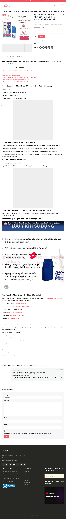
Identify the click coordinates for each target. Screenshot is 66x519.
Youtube (13, 464)
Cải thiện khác (25, 11)
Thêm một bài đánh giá (56, 24)
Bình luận (7, 400)
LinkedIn (46, 47)
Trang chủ (4, 11)
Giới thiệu (26, 471)
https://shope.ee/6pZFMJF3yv (17, 315)
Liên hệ (26, 484)
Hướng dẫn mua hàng (29, 478)
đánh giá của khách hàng (41, 24)
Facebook (40, 47)
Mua (42, 37)
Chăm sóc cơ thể (16, 11)
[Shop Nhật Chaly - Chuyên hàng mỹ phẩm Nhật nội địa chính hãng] (6, 5)
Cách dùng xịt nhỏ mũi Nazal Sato (11, 75)
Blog (25, 473)
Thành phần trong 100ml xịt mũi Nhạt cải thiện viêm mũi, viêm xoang (19, 77)
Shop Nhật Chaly (50, 476)
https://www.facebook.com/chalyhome (23, 306)
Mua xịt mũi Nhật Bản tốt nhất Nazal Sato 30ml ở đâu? (15, 81)
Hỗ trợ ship (26, 480)
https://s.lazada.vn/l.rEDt (13, 318)
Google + (49, 47)
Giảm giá (26, 476)
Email (52, 47)
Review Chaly (27, 482)
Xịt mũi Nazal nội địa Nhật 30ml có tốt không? (13, 73)
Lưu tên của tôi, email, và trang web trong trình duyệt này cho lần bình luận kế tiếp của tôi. (28, 433)
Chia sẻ (36, 47)
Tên (5, 418)
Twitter (43, 47)
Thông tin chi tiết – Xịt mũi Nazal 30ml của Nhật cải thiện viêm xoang (19, 70)
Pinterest (10, 464)
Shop (9, 11)
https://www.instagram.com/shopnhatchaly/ (19, 324)
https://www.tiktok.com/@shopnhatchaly (17, 321)
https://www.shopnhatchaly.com (20, 303)
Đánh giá (6, 395)
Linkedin (21, 464)
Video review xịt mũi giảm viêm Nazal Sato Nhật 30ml (15, 79)
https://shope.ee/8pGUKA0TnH (15, 312)
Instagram (17, 464)
